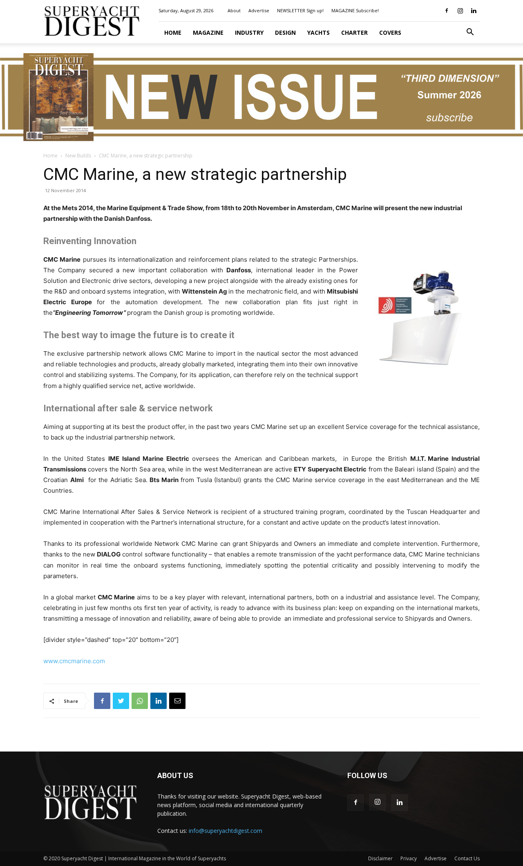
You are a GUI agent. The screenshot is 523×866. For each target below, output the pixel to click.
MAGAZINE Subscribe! (355, 10)
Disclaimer (380, 858)
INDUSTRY (249, 32)
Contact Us (467, 858)
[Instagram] (460, 10)
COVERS (390, 32)
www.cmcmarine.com (74, 661)
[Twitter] (121, 701)
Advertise (258, 10)
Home (172, 32)
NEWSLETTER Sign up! (300, 10)
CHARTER (354, 32)
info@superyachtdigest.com (225, 831)
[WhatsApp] (140, 701)
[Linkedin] (473, 10)
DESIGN (285, 32)
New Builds (78, 155)
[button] (470, 33)
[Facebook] (446, 10)
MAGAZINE (208, 32)
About (234, 10)
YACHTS (318, 32)
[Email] (177, 701)
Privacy (408, 858)
